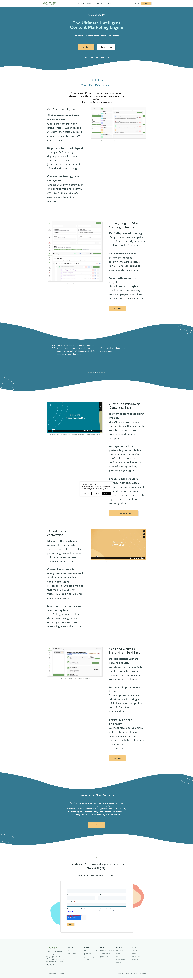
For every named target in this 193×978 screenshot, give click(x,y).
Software (88, 3)
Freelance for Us (136, 956)
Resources (118, 962)
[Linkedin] (47, 965)
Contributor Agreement (141, 973)
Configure (86, 57)
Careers (134, 953)
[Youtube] (51, 965)
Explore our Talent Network (124, 513)
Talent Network (72, 953)
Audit (108, 57)
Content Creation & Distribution (89, 958)
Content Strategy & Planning (91, 950)
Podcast (118, 953)
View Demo (86, 47)
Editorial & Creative (105, 953)
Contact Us (135, 959)
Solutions (80, 3)
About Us (106, 3)
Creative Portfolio (120, 959)
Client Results (119, 950)
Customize (86, 493)
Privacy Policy (121, 973)
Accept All (106, 493)
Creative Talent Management (88, 953)
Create (96, 57)
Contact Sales (106, 47)
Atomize (102, 57)
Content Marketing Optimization (104, 957)
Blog (117, 956)
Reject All (97, 493)
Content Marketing (72, 950)
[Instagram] (54, 965)
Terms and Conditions (130, 973)
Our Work (97, 3)
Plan (92, 57)
